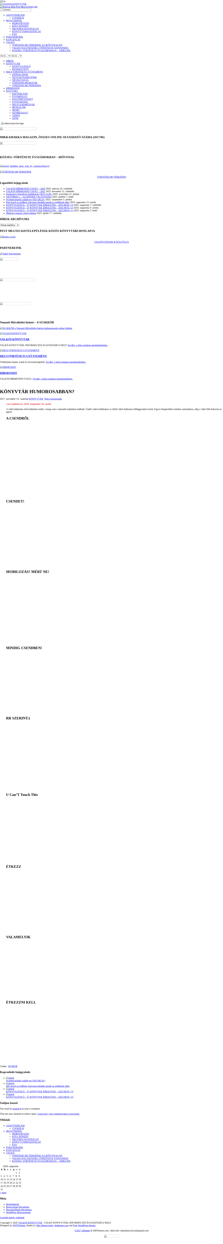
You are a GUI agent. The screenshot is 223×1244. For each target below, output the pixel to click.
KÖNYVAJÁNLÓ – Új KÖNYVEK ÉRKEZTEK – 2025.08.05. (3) (39, 205)
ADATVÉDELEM (15, 15)
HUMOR (12, 1066)
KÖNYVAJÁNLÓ (21, 66)
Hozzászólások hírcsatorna (19, 1209)
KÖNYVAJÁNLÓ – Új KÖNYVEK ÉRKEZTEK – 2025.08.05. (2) (39, 207)
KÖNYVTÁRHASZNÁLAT (26, 31)
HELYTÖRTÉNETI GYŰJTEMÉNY (24, 72)
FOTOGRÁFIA (20, 102)
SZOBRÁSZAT (20, 112)
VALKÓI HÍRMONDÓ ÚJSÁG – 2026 (25, 188)
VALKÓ (10, 42)
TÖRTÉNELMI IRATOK (24, 82)
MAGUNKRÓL (14, 20)
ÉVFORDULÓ (19, 96)
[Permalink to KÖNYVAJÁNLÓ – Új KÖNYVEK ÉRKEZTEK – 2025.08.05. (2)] (10, 1094)
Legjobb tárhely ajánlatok (12, 1217)
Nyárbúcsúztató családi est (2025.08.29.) (25, 199)
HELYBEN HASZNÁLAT (25, 28)
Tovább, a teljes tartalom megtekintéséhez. (88, 345)
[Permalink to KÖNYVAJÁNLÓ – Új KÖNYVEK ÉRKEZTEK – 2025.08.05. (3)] (10, 1089)
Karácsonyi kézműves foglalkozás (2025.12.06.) (29, 194)
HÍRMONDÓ (13, 88)
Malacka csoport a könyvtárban (21, 213)
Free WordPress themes (84, 1225)
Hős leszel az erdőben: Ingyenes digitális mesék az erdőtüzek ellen (37, 202)
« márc (3, 1192)
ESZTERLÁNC (20, 93)
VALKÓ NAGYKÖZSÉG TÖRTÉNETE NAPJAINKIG (40, 47)
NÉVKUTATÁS (20, 80)
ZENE (15, 118)
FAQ (14, 34)
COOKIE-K (18, 18)
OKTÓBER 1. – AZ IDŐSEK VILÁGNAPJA (29, 197)
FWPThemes (19, 1225)
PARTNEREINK (14, 37)
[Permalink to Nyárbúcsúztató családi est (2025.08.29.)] (10, 1078)
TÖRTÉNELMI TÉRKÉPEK (26, 85)
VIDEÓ (16, 115)
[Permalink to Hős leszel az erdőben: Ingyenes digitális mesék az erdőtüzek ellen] (10, 1083)
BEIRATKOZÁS (20, 23)
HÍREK (10, 61)
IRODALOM (18, 107)
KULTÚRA (12, 91)
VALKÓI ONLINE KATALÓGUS (111, 242)
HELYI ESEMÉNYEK (23, 104)
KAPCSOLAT (13, 39)
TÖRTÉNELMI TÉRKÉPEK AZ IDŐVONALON (37, 45)
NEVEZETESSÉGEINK (24, 77)
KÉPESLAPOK (20, 74)
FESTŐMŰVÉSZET (22, 99)
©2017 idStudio (82, 1230)
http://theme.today (44, 1225)
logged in (17, 1108)
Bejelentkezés (12, 1204)
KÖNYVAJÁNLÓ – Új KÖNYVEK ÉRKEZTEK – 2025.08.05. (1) (39, 210)
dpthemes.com (61, 1225)
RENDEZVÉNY (20, 69)
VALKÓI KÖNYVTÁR (14, 339)
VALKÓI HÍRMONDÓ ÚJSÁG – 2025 (25, 191)
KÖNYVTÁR (13, 63)
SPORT (16, 110)
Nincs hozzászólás (53, 399)
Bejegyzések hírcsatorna (17, 1207)
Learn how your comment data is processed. (58, 1114)
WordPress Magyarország (18, 1212)
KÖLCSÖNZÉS (20, 26)
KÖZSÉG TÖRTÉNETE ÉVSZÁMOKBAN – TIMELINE (41, 50)
